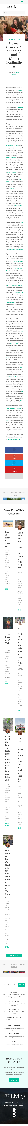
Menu (7, 12)
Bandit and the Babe (12, 145)
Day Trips (17, 39)
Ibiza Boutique (11, 172)
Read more (7, 588)
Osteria (23, 331)
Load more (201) (14, 955)
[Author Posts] (7, 526)
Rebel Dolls (13, 189)
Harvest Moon (13, 377)
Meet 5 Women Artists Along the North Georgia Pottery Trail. (20, 648)
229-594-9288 (14, 343)
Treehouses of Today (7, 640)
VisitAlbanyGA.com (13, 439)
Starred (10, 39)
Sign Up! (14, 1080)
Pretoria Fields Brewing (19, 261)
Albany (20, 90)
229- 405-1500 (19, 292)
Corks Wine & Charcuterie (15, 285)
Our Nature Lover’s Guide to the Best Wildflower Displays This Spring (8, 873)
